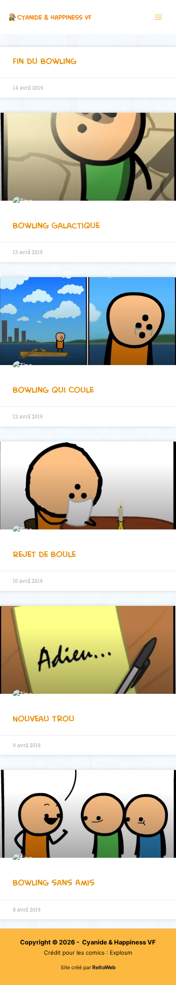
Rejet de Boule (44, 554)
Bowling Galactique (56, 225)
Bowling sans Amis (53, 882)
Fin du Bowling (44, 61)
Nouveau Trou (43, 718)
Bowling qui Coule (53, 390)
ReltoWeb (104, 967)
